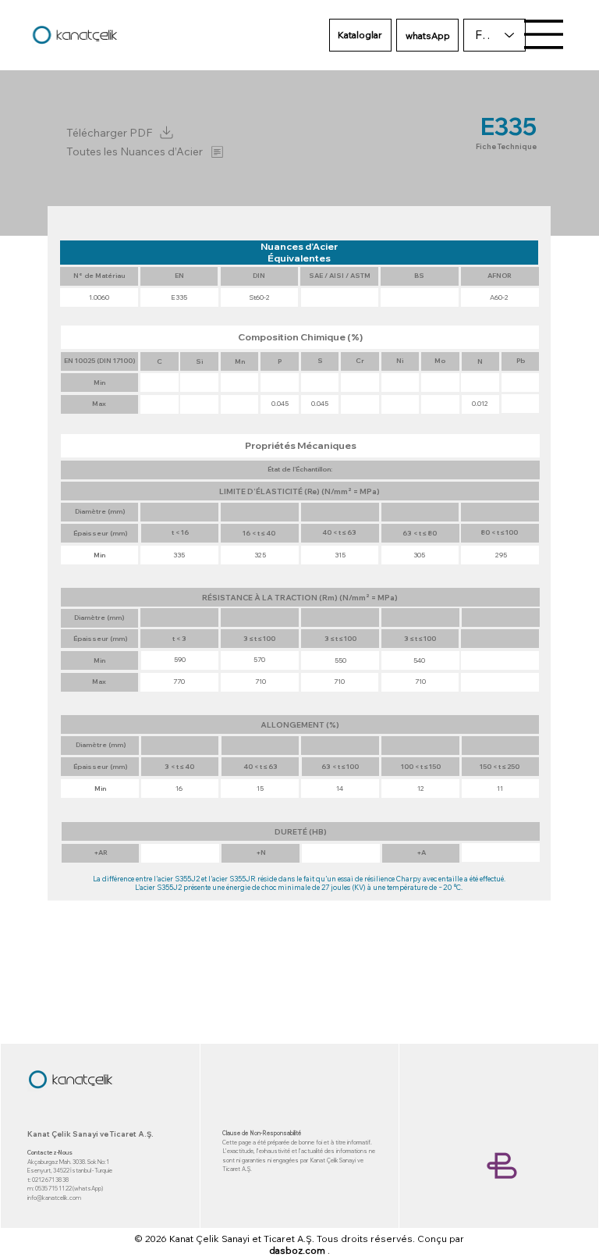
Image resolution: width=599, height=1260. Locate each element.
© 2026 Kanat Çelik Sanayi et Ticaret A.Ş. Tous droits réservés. (275, 1238)
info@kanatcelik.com (54, 1197)
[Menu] (544, 34)
